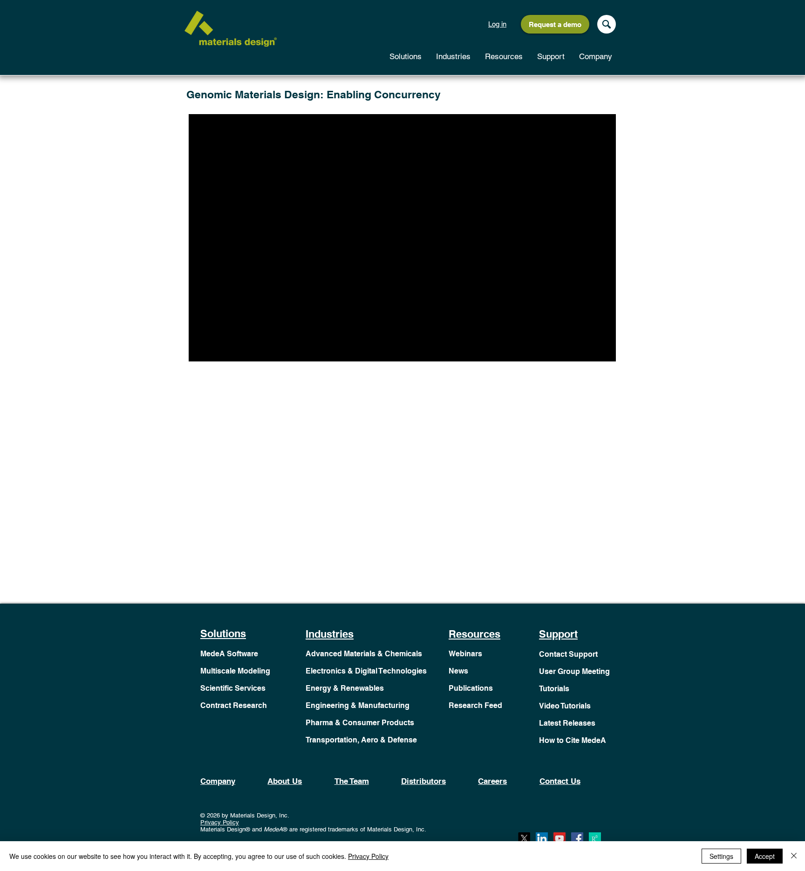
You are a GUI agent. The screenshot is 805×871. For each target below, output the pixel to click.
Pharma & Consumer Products (360, 722)
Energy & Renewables (345, 688)
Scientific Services (233, 688)
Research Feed (475, 705)
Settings (721, 856)
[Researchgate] (595, 838)
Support (558, 634)
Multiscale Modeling (235, 671)
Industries (330, 634)
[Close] (793, 856)
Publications (471, 688)
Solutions (223, 633)
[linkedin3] (542, 838)
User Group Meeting (574, 671)
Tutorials (554, 688)
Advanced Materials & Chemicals (364, 653)
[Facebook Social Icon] (577, 838)
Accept (765, 856)
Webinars (465, 653)
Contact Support (568, 654)
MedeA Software (229, 653)
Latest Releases (567, 723)
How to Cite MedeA (572, 740)
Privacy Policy (219, 822)
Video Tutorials (565, 705)
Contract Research (233, 705)
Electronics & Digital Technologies (366, 671)
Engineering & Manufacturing (357, 705)
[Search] (606, 24)
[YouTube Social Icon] (559, 838)
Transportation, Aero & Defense (361, 739)
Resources (474, 634)
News (458, 671)
